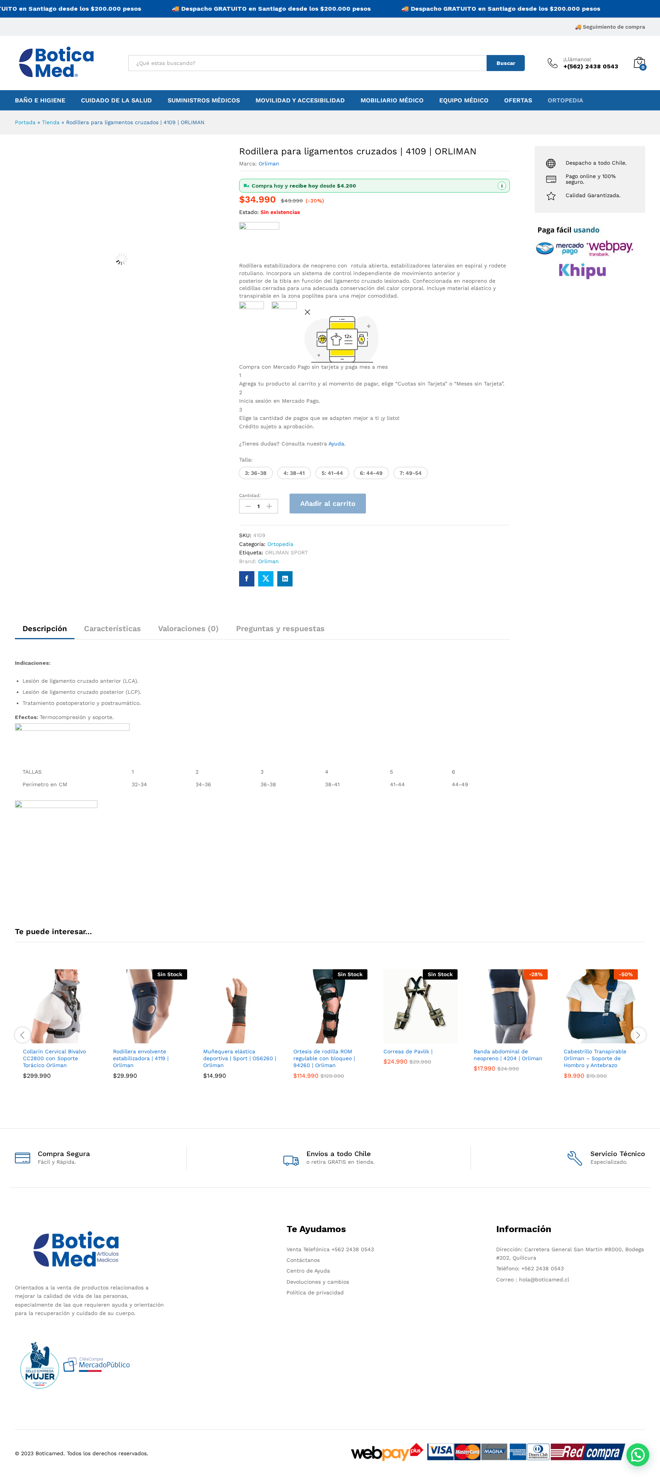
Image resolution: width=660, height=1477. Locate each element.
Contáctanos (303, 1260)
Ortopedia (565, 100)
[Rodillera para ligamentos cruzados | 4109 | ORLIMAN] (246, 578)
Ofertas (518, 100)
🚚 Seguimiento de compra (610, 26)
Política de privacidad (315, 1292)
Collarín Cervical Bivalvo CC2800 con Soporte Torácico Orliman (54, 1058)
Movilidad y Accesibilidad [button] (300, 100)
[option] (60, 1034)
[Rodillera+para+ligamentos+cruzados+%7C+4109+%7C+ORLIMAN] (265, 578)
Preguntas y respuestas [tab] (280, 628)
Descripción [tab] (45, 628)
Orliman (269, 163)
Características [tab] (112, 628)
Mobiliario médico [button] (392, 100)
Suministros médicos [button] (204, 100)
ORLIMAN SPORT (286, 552)
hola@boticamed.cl (543, 1279)
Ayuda (336, 444)
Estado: (249, 212)
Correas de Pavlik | (407, 1051)
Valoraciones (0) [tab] (188, 628)
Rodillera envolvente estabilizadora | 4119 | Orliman (140, 1058)
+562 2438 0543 (353, 1249)
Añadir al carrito (328, 503)
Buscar (506, 63)
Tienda (51, 122)
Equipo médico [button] (464, 100)
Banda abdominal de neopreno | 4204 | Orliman (508, 1054)
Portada (25, 122)
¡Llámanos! (577, 59)
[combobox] (308, 63)
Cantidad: (250, 495)
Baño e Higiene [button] (40, 100)
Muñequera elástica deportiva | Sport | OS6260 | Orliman (239, 1058)
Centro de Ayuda (308, 1271)
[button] (255, 473)
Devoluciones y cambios (317, 1282)
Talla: (245, 460)
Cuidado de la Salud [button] (116, 100)
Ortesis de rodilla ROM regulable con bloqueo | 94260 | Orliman (324, 1058)
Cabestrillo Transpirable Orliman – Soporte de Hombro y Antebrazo (595, 1058)
